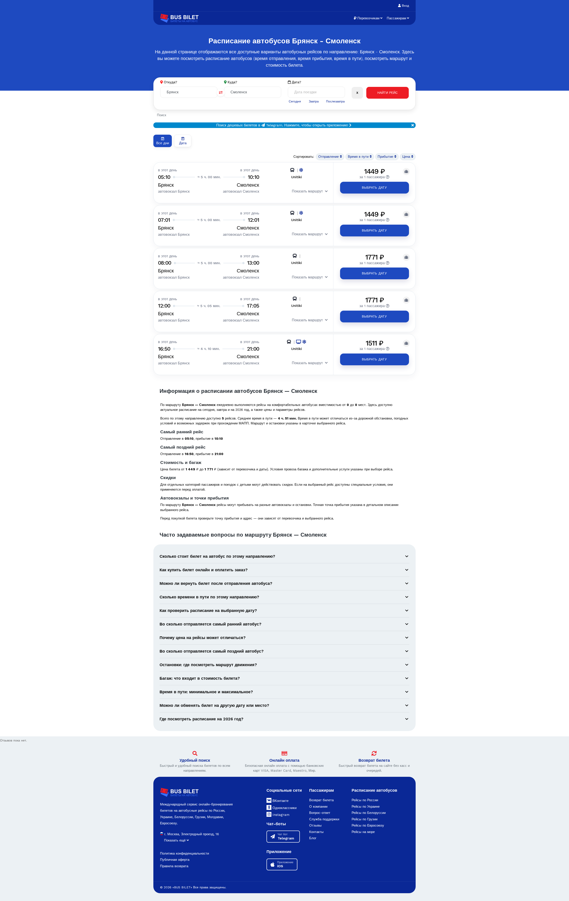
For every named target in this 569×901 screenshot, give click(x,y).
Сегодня (295, 101)
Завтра (314, 101)
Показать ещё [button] (175, 840)
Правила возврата (174, 866)
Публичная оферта (174, 860)
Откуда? (170, 82)
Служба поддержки (324, 819)
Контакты (316, 832)
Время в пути (359, 157)
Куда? (232, 82)
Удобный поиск (195, 760)
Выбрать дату (374, 187)
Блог (312, 838)
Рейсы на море (363, 832)
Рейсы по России (365, 800)
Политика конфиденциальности (184, 853)
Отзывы (315, 825)
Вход (405, 5)
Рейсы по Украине (366, 807)
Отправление (329, 157)
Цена (406, 157)
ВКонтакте (280, 801)
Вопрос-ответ (319, 813)
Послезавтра (335, 101)
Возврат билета (374, 760)
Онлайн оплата (284, 760)
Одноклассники (284, 808)
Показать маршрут (307, 191)
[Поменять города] (221, 92)
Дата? (296, 82)
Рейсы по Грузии (364, 819)
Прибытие (386, 157)
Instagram (280, 815)
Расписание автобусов (374, 790)
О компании (318, 807)
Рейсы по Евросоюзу (368, 825)
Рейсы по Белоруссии (369, 813)
